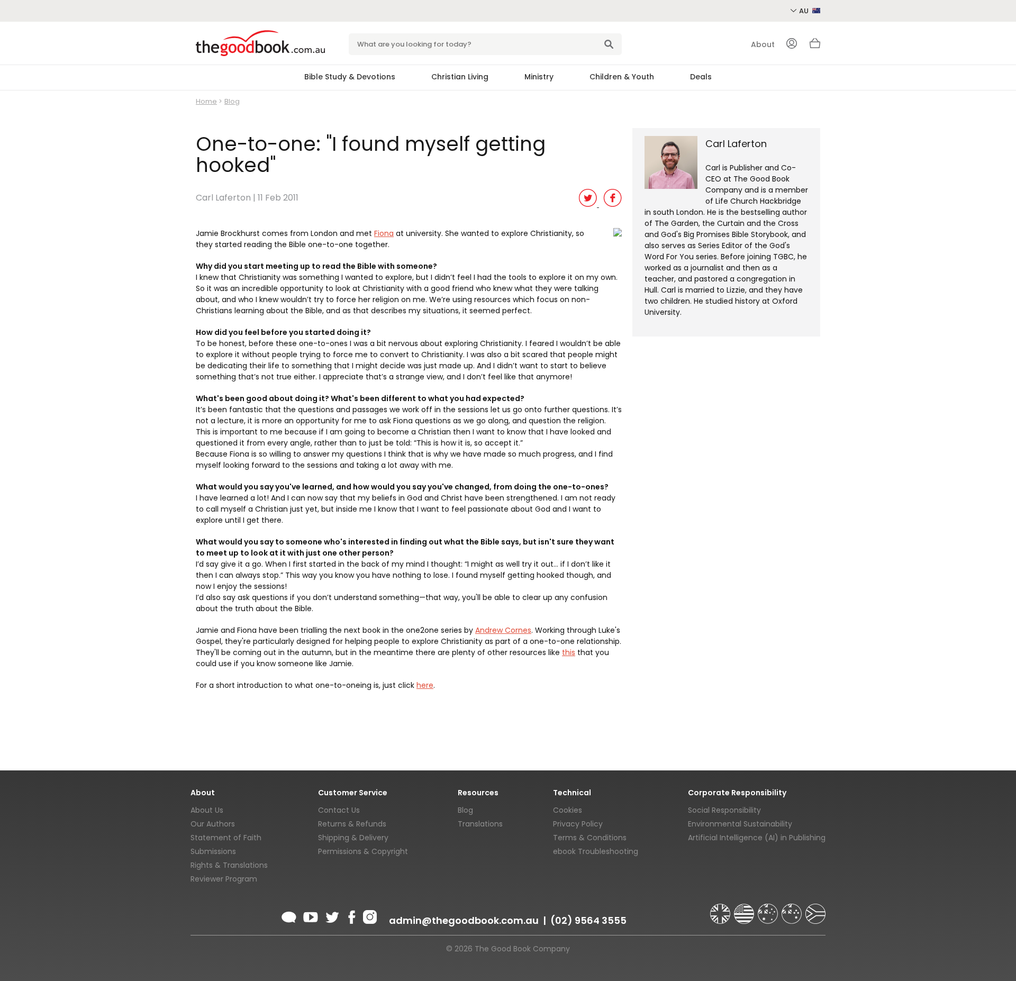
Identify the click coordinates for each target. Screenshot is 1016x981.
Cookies (567, 810)
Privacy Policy (578, 824)
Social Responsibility (724, 810)
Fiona (384, 233)
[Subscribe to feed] (288, 915)
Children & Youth (621, 76)
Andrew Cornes (503, 630)
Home (206, 101)
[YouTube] (310, 915)
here (424, 685)
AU (804, 11)
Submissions (213, 851)
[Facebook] (351, 915)
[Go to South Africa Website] (815, 909)
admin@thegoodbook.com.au (464, 920)
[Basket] (815, 46)
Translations (480, 824)
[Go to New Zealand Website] (793, 909)
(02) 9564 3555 (588, 920)
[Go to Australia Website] (769, 909)
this (568, 652)
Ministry (539, 76)
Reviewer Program (223, 879)
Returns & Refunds (352, 824)
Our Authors (212, 824)
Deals (701, 76)
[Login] (791, 44)
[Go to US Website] (745, 909)
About (763, 44)
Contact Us (339, 810)
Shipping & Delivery (353, 837)
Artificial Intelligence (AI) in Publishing (757, 837)
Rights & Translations (229, 865)
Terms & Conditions (590, 837)
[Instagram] (368, 915)
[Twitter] (331, 915)
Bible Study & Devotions (349, 76)
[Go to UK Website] (721, 909)
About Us (206, 810)
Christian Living (459, 76)
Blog (232, 101)
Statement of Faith (225, 837)
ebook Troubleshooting (595, 851)
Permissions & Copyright (363, 851)
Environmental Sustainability (740, 824)
